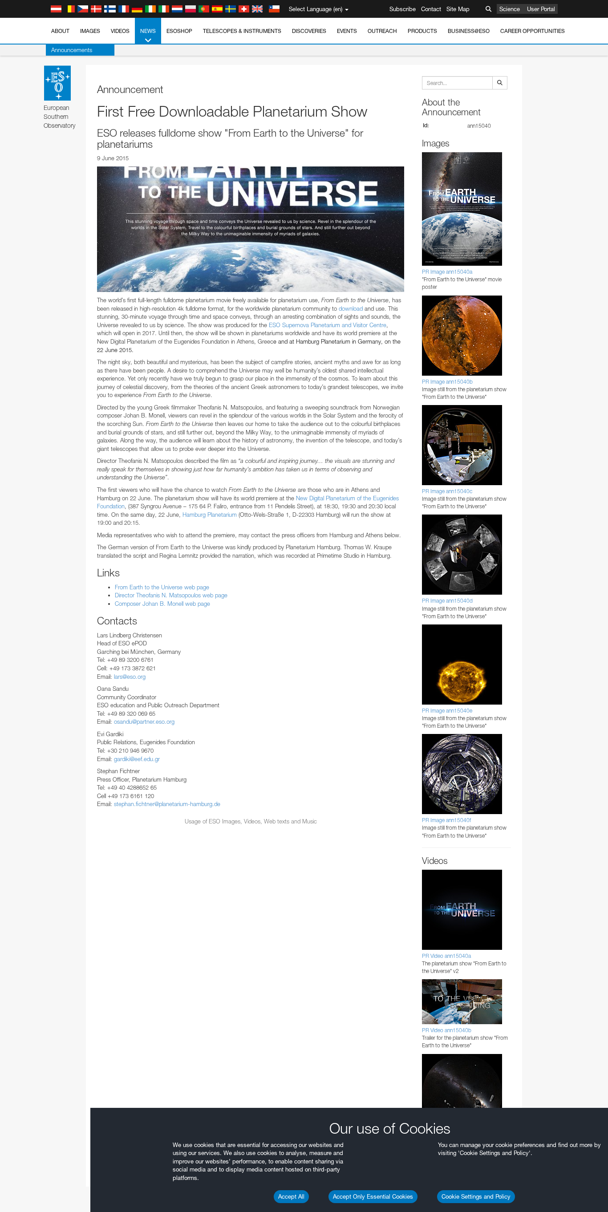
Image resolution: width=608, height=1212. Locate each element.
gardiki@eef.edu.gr (137, 758)
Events (347, 31)
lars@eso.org (130, 676)
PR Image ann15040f (446, 820)
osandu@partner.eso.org (144, 721)
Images (90, 31)
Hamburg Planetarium (209, 514)
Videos (120, 31)
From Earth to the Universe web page (162, 587)
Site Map (458, 8)
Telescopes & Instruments (242, 31)
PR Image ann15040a (447, 271)
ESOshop (179, 31)
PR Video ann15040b (446, 1030)
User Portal (541, 8)
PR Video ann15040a (446, 956)
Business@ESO (469, 31)
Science (509, 8)
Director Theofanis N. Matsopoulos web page (171, 595)
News (148, 31)
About (60, 31)
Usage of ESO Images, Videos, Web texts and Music (251, 821)
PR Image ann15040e (447, 710)
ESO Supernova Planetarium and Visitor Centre (327, 324)
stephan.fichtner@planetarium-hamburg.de (167, 803)
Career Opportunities (532, 31)
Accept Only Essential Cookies (373, 1196)
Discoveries (309, 31)
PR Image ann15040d (447, 600)
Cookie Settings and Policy (476, 1196)
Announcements (71, 49)
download (352, 308)
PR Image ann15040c (447, 491)
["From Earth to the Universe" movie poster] (250, 229)
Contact (431, 8)
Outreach (382, 31)
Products (422, 31)
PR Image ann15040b (447, 381)
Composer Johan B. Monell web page (162, 603)
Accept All (291, 1196)
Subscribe (402, 8)
